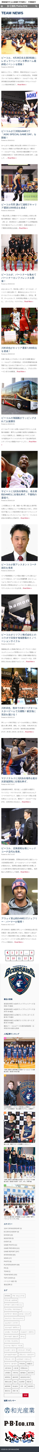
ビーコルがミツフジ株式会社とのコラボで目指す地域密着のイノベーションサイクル (18, 637)
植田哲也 (7, 1377)
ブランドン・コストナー (26, 1354)
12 (25, 958)
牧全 (15, 1382)
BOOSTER (7, 1238)
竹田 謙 (23, 1386)
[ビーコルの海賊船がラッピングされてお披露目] (19, 396)
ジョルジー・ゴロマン (27, 1332)
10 (13, 958)
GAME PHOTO (9, 1245)
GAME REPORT (9, 1251)
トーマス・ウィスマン (11, 1341)
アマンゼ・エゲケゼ (11, 1300)
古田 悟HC (8, 1368)
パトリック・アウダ (24, 1350)
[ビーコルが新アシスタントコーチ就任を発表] (19, 542)
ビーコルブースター (11, 1354)
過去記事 (7, 1284)
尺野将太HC (24, 1368)
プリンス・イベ (9, 1359)
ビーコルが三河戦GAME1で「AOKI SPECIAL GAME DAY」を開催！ (18, 134)
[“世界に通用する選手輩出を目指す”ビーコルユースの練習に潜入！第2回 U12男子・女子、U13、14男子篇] (19, 1178)
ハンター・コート (10, 1350)
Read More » (22, 84)
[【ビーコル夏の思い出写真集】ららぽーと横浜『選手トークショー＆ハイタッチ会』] (19, 1215)
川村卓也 (15, 1372)
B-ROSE (7, 1235)
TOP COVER (8, 1278)
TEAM (6, 1271)
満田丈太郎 (8, 1382)
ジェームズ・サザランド (12, 1327)
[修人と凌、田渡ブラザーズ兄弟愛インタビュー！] (19, 1142)
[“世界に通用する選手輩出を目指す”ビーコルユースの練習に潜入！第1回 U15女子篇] (19, 1068)
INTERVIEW (8, 1255)
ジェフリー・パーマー (11, 1323)
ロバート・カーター (11, 1363)
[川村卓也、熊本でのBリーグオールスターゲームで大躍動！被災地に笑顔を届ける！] (19, 686)
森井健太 (23, 1372)
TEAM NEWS (8, 1274)
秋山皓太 (15, 1386)
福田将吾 (7, 1386)
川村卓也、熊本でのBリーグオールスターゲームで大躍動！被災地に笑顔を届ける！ (19, 711)
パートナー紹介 (9, 1281)
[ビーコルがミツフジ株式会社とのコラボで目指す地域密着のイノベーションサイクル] (19, 612)
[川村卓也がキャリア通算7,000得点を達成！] (19, 326)
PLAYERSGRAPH (10, 1265)
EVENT (6, 1241)
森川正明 (31, 1372)
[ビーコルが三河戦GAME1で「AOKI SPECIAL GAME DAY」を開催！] (19, 109)
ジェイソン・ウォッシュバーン (14, 1318)
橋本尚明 (15, 1377)
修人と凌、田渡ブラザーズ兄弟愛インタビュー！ (17, 1144)
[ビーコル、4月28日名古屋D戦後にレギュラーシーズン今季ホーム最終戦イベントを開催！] (19, 36)
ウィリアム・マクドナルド (13, 1309)
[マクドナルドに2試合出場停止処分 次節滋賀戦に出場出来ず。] (19, 756)
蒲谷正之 (7, 1391)
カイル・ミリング (24, 1314)
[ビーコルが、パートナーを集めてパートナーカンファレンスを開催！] (19, 252)
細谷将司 (31, 1386)
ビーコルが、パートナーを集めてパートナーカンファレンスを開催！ (18, 277)
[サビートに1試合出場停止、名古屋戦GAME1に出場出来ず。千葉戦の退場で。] (19, 469)
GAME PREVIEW (10, 1248)
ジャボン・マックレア (11, 1332)
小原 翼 (16, 1368)
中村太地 (22, 1363)
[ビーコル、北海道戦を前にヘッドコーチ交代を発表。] (19, 826)
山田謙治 (7, 1372)
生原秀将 (21, 1382)
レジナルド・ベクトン (23, 1359)
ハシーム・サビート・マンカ (13, 1345)
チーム (23, 1336)
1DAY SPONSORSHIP (12, 1228)
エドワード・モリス (11, 1314)
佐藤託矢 (29, 1363)
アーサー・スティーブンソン (13, 1305)
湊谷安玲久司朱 (25, 1377)
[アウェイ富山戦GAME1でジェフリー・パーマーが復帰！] (19, 896)
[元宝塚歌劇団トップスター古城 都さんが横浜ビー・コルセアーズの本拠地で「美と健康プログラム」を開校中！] (19, 1105)
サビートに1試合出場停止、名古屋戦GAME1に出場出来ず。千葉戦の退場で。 (19, 494)
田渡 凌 (29, 1382)
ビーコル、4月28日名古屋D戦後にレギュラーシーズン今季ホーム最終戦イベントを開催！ (19, 61)
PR (5, 1268)
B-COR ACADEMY (10, 1232)
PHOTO (6, 1261)
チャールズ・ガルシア (11, 1336)
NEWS (6, 1258)
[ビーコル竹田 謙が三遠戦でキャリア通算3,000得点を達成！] (19, 182)
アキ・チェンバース (18, 1296)
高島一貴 (15, 1391)
